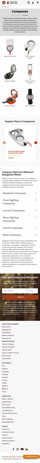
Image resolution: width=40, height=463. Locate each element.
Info (3, 366)
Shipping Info (6, 330)
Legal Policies (6, 402)
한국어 (4, 392)
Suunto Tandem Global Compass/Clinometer (16, 152)
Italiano (4, 380)
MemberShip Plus (8, 422)
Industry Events (7, 438)
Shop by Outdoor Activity (10, 353)
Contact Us (6, 429)
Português (5, 372)
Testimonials (6, 333)
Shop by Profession (8, 347)
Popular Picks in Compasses (20, 122)
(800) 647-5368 (10, 457)
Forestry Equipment (16, 15)
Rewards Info (6, 338)
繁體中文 (5, 389)
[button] (4, 142)
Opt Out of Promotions (9, 413)
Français (5, 374)
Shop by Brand (7, 350)
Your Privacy (6, 405)
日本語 (4, 383)
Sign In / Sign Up (7, 399)
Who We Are (6, 327)
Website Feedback (8, 441)
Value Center (6, 359)
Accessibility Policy (8, 408)
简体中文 (5, 386)
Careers (4, 435)
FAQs (4, 416)
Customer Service (8, 432)
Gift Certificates (7, 419)
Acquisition (6, 444)
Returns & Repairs (8, 335)
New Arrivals (6, 356)
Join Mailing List (7, 410)
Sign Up (20, 297)
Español (4, 369)
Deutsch (5, 377)
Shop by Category (8, 344)
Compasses (20, 11)
